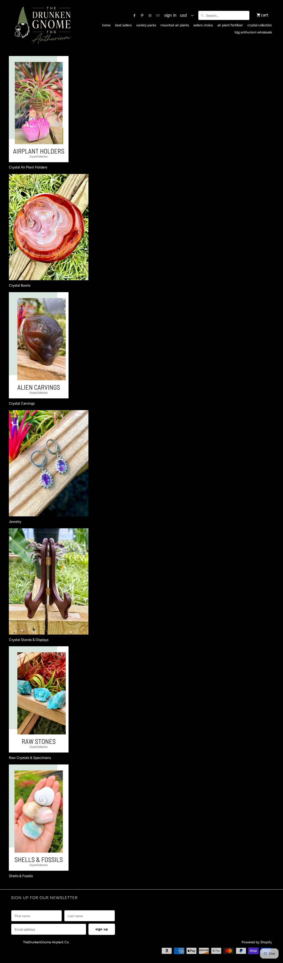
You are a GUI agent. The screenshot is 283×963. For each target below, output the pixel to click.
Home (106, 25)
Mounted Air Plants (175, 25)
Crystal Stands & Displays (28, 640)
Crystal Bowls (19, 285)
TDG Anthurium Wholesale (253, 32)
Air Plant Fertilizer (230, 25)
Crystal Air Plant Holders (28, 167)
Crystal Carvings (21, 403)
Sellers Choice (203, 25)
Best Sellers (123, 25)
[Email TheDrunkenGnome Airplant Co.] (158, 15)
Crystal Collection (259, 25)
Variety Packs (146, 25)
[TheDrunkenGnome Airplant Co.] (42, 25)
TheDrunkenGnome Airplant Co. (46, 942)
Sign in (170, 15)
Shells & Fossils (21, 876)
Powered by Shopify (257, 942)
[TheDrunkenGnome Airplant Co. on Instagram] (150, 15)
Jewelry (15, 521)
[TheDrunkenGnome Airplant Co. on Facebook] (134, 15)
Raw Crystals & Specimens (30, 758)
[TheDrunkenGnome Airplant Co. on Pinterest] (142, 15)
